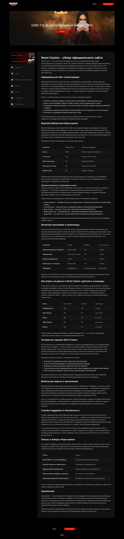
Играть (62, 31)
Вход (94, 4)
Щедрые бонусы (16, 55)
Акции (17, 73)
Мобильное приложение (23, 79)
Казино (17, 86)
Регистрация (108, 4)
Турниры (18, 67)
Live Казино (19, 98)
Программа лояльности (19, 61)
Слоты (17, 92)
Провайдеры (19, 104)
